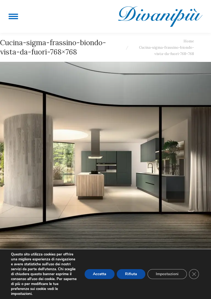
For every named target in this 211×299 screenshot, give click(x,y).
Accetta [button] (99, 274)
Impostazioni (167, 274)
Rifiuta (131, 274)
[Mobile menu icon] (13, 16)
